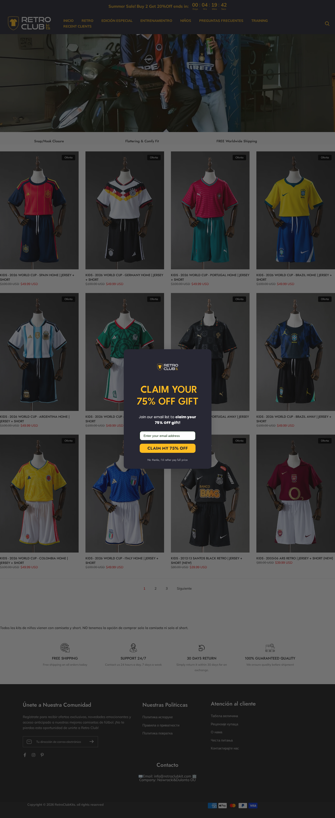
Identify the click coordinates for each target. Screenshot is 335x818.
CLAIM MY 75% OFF (167, 448)
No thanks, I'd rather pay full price (167, 460)
